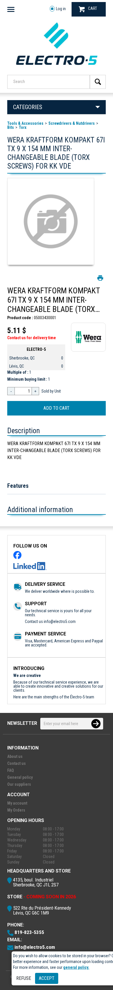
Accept (46, 978)
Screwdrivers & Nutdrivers (71, 123)
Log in (61, 8)
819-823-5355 (29, 932)
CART (92, 8)
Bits (10, 127)
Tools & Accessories (25, 123)
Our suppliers (19, 784)
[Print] (100, 278)
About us (15, 756)
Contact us (16, 763)
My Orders (16, 810)
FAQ (10, 770)
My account (17, 803)
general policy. (76, 967)
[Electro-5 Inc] (56, 67)
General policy (20, 777)
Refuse (23, 978)
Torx (22, 127)
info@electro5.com (60, 621)
